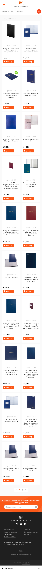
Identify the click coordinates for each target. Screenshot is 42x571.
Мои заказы (27, 534)
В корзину (8, 62)
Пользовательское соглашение (21, 554)
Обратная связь (9, 529)
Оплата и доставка (10, 537)
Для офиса (11, 11)
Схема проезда (8, 534)
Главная (4, 11)
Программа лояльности (31, 532)
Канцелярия (19, 11)
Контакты (27, 529)
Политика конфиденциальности (21, 557)
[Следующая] (24, 490)
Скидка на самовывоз (11, 532)
